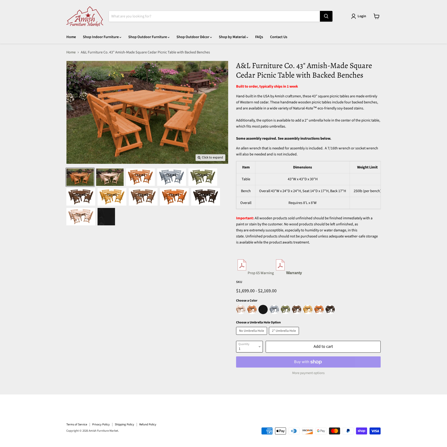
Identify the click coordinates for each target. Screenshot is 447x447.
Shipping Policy (124, 424)
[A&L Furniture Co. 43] (80, 177)
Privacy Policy (101, 424)
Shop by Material (232, 36)
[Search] (326, 16)
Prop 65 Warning (261, 273)
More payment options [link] (308, 373)
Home (71, 36)
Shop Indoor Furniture (101, 36)
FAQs (259, 36)
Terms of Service (76, 424)
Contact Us (278, 36)
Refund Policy (147, 424)
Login (362, 16)
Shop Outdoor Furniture (148, 36)
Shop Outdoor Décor (193, 36)
